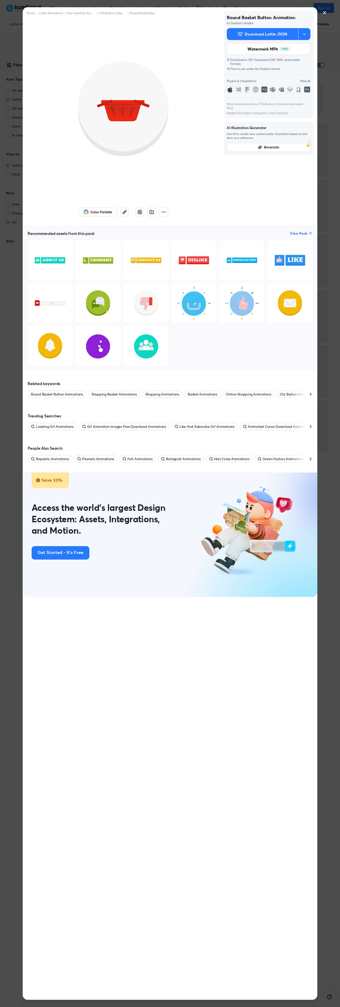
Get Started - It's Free (60, 553)
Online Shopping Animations (248, 394)
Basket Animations (202, 394)
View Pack (298, 233)
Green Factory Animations (283, 459)
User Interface (278, 113)
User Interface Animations (81, 13)
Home (31, 13)
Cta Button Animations (298, 394)
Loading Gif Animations (55, 426)
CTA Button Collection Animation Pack (112, 13)
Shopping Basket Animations (114, 394)
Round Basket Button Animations (144, 13)
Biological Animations (183, 459)
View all (305, 81)
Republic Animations (52, 459)
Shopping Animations (162, 394)
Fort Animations (139, 459)
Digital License (270, 69)
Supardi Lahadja (242, 23)
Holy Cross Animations (231, 459)
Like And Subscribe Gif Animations (206, 426)
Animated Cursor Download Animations (279, 426)
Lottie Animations (51, 13)
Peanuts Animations (98, 459)
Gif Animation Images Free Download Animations (126, 426)
